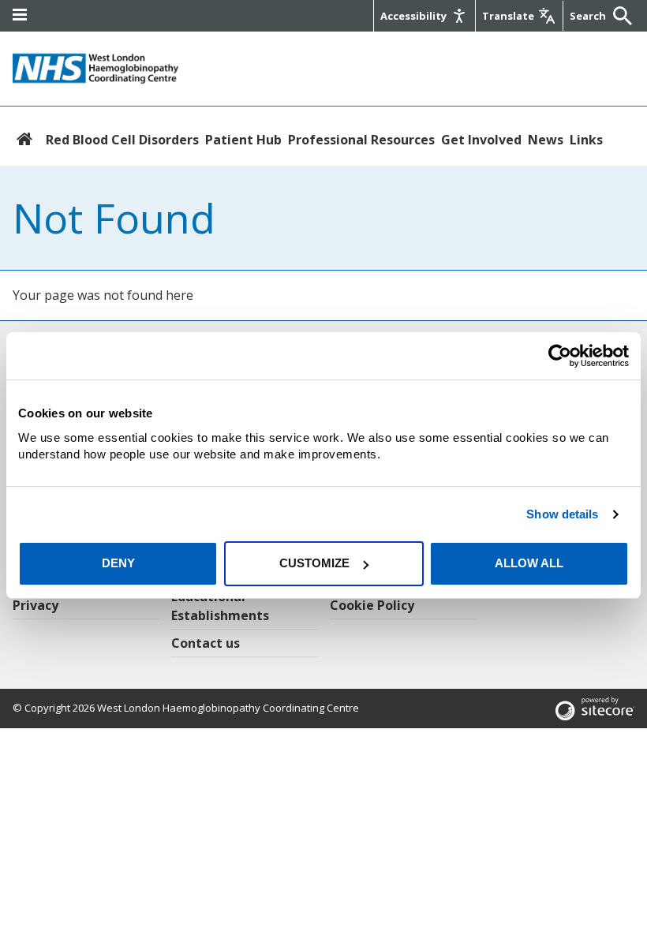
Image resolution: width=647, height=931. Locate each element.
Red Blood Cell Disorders (122, 139)
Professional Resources (361, 139)
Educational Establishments (220, 606)
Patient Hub (243, 139)
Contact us (205, 643)
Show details (562, 514)
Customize (314, 563)
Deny (118, 563)
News (545, 139)
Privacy (35, 605)
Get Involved (481, 139)
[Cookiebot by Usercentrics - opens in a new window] (560, 356)
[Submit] (618, 15)
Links (586, 139)
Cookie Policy (372, 605)
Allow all (529, 563)
